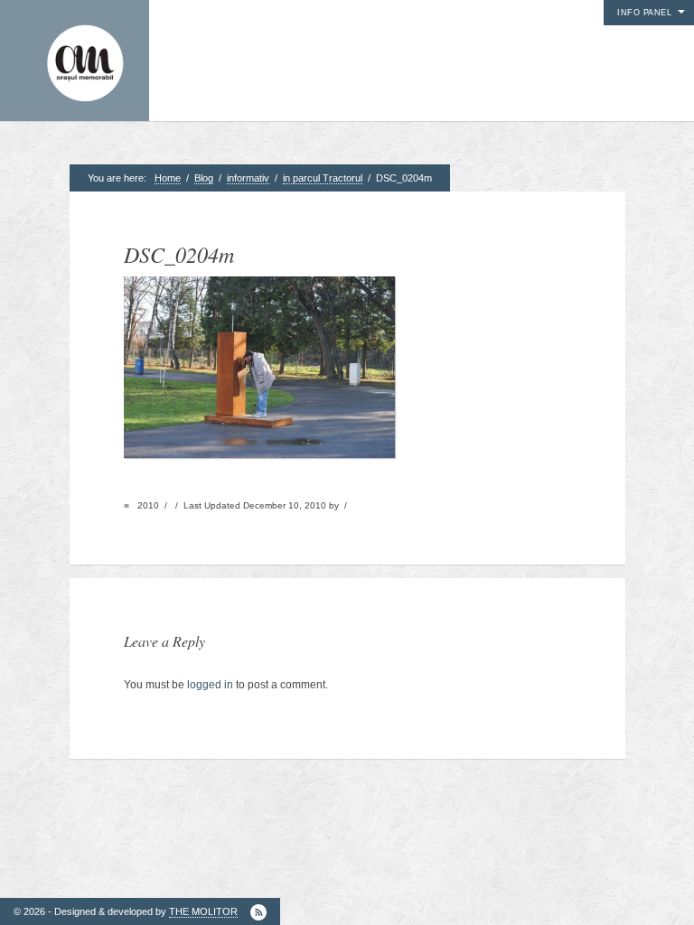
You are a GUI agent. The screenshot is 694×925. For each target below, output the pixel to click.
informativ (248, 178)
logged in (210, 684)
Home (168, 178)
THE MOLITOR (203, 911)
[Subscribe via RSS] (258, 912)
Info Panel (644, 12)
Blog (203, 178)
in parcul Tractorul (322, 178)
